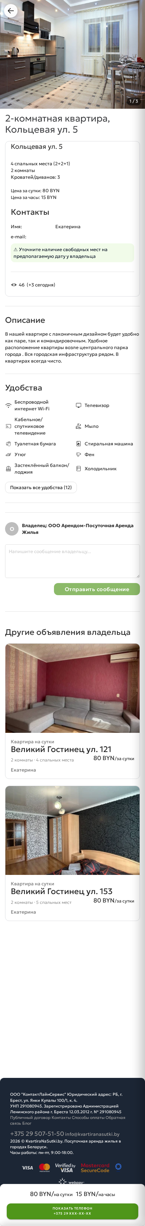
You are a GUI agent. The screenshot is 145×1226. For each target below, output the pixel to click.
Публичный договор (30, 1117)
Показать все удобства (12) (41, 487)
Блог (26, 1123)
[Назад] (11, 11)
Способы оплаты (88, 1117)
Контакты (61, 1117)
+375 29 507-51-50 (37, 1133)
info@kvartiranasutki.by (92, 1134)
